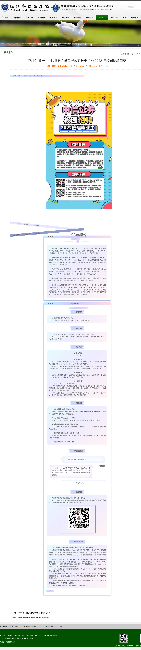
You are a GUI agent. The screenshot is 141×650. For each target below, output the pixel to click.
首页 (6, 18)
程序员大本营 (49, 626)
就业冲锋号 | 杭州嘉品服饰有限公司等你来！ (34, 617)
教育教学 (53, 18)
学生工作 (114, 18)
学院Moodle (14, 626)
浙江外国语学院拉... (31, 626)
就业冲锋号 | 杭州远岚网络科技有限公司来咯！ (35, 613)
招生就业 (101, 18)
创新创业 (134, 18)
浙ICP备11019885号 (7, 635)
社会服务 (77, 18)
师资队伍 (41, 18)
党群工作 (29, 18)
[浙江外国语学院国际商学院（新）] (56, 7)
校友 (124, 18)
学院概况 (17, 18)
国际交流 (89, 18)
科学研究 (65, 18)
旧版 (60, 626)
